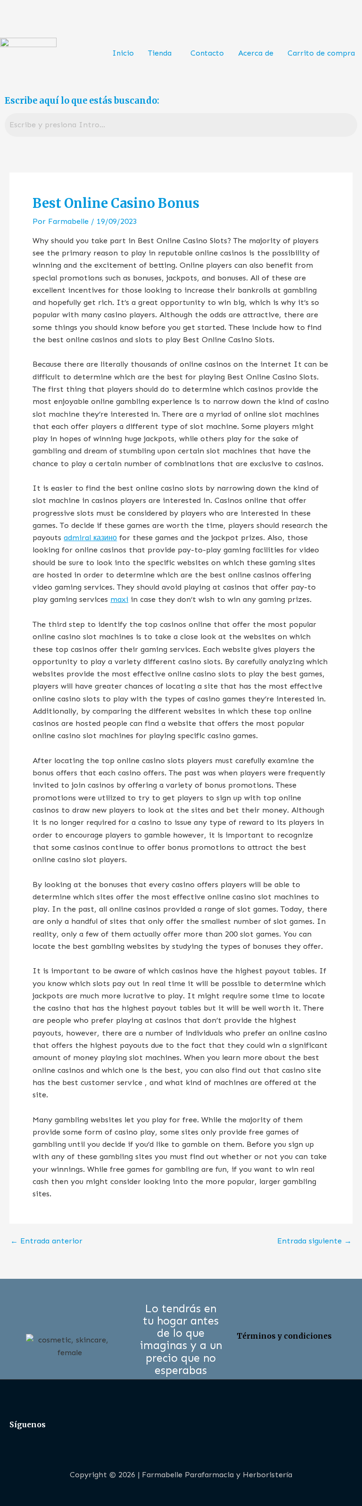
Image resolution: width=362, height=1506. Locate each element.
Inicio (123, 53)
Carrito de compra (321, 53)
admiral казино (90, 537)
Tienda (160, 53)
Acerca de (255, 53)
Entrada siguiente (314, 1241)
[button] (162, 53)
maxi (119, 599)
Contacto (207, 53)
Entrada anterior (46, 1241)
